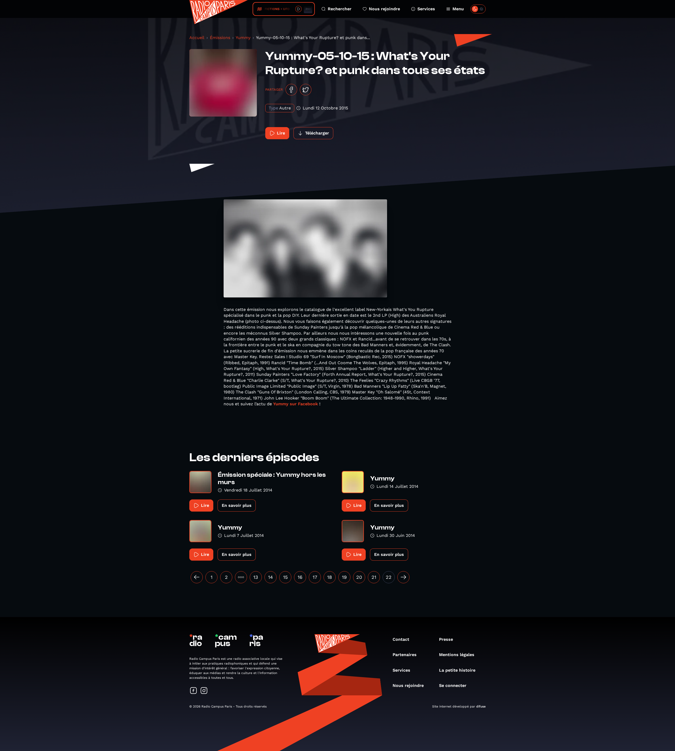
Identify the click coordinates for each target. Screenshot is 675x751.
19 (344, 577)
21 (374, 577)
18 (329, 577)
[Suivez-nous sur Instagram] (204, 691)
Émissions (220, 37)
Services (426, 8)
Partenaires (405, 654)
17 (315, 577)
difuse (481, 706)
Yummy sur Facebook (296, 403)
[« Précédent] (196, 577)
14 (270, 577)
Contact (401, 639)
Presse (446, 639)
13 (255, 577)
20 (359, 577)
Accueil (196, 37)
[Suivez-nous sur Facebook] (193, 691)
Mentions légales (456, 654)
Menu (458, 8)
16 (300, 577)
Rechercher (339, 8)
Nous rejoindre (384, 8)
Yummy (243, 37)
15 (285, 577)
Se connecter (452, 685)
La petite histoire (457, 670)
